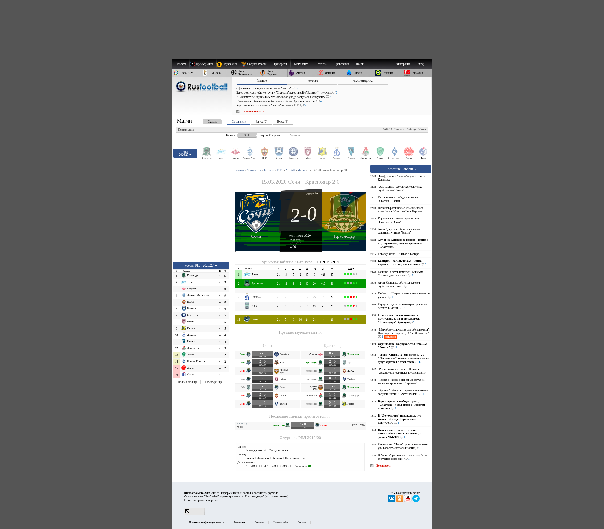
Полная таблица (187, 382)
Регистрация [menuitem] (402, 64)
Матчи (422, 129)
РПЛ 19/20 (358, 425)
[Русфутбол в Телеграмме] (416, 501)
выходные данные (276, 496)
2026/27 (387, 129)
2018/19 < (252, 465)
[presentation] (207, 121)
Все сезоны (302, 465)
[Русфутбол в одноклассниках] (400, 501)
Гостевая (277, 458)
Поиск (360, 64)
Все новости (383, 465)
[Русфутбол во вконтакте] (392, 501)
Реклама (302, 522)
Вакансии (259, 522)
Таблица (411, 129)
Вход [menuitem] (420, 64)
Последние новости (399, 169)
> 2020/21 (285, 465)
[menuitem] (255, 64)
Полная (250, 458)
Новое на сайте (280, 522)
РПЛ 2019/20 (309, 437)
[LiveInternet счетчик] (194, 514)
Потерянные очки (295, 458)
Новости (399, 129)
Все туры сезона (278, 450)
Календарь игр (213, 382)
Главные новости (253, 111)
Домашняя (263, 458)
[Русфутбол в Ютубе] (408, 501)
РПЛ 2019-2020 (300, 236)
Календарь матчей (256, 450)
